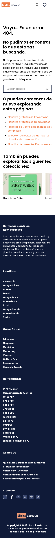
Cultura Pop (10, 359)
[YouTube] (18, 497)
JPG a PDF (8, 408)
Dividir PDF (9, 428)
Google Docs (10, 297)
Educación (9, 339)
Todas (6, 317)
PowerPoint (9, 281)
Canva (7, 289)
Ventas (7, 355)
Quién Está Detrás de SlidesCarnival (24, 462)
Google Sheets (11, 309)
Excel (6, 305)
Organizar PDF (11, 436)
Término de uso (38, 525)
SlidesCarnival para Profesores (21, 478)
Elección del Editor (13, 198)
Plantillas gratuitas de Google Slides (29, 122)
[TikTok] (38, 497)
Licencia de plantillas (20, 528)
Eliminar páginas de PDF (17, 440)
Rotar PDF (8, 432)
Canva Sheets (11, 313)
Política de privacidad (33, 531)
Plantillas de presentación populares (30, 144)
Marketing (9, 351)
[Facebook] (12, 497)
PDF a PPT (8, 404)
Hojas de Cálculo (12, 367)
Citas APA (8, 396)
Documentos (10, 363)
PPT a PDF (8, 400)
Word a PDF (9, 416)
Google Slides (11, 285)
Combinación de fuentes (17, 392)
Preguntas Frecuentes (16, 466)
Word (6, 293)
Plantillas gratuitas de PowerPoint (28, 117)
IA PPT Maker (10, 389)
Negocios (8, 343)
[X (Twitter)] (25, 497)
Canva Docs (10, 301)
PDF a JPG (8, 412)
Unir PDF (8, 424)
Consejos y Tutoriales (15, 470)
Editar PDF (9, 420)
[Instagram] (5, 497)
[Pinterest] (31, 497)
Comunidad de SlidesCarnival (20, 474)
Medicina (8, 347)
